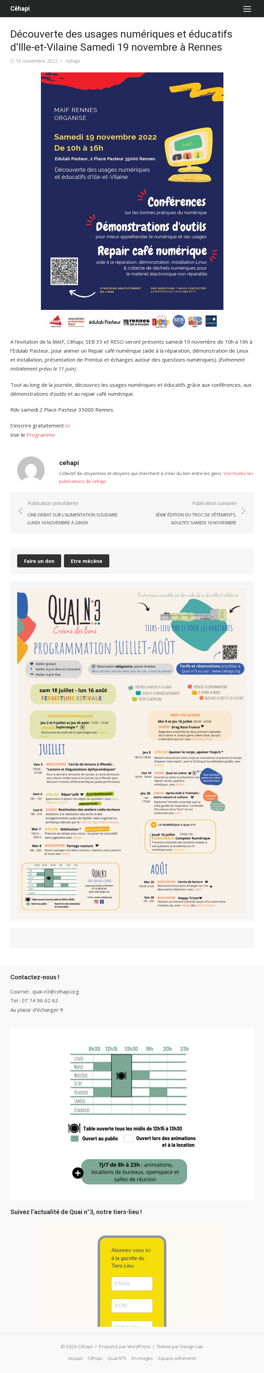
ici (67, 425)
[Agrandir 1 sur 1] (237, 597)
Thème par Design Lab (179, 1346)
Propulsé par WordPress (125, 1346)
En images (142, 1358)
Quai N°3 (117, 1358)
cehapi (73, 61)
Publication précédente (73, 513)
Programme (40, 434)
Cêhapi (20, 8)
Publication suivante (195, 513)
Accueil (75, 1358)
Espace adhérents (177, 1358)
